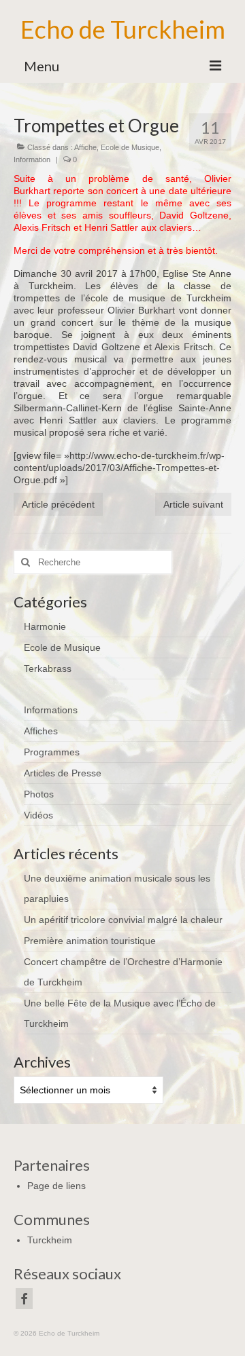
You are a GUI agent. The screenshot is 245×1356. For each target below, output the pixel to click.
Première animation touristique (90, 940)
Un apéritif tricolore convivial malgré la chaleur (123, 919)
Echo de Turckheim (122, 29)
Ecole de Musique (130, 147)
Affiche (85, 147)
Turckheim (49, 1240)
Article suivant (193, 504)
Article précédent (58, 504)
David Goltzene (194, 215)
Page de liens (56, 1185)
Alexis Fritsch (42, 227)
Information (32, 159)
